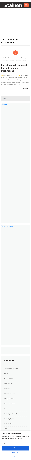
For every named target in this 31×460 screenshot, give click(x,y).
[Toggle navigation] (26, 5)
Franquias (7, 389)
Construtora (6, 60)
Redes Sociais (8, 424)
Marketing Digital (9, 419)
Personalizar (15, 452)
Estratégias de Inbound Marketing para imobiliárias (14, 68)
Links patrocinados (9, 409)
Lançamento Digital (9, 404)
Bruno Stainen (8, 58)
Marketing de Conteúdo (10, 414)
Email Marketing (8, 384)
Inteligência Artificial (9, 399)
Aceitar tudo (15, 448)
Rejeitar (15, 456)
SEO (5, 429)
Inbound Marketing (21, 58)
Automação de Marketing (11, 369)
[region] (15, 445)
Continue (25, 89)
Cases (6, 374)
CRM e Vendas (8, 379)
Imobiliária (12, 60)
